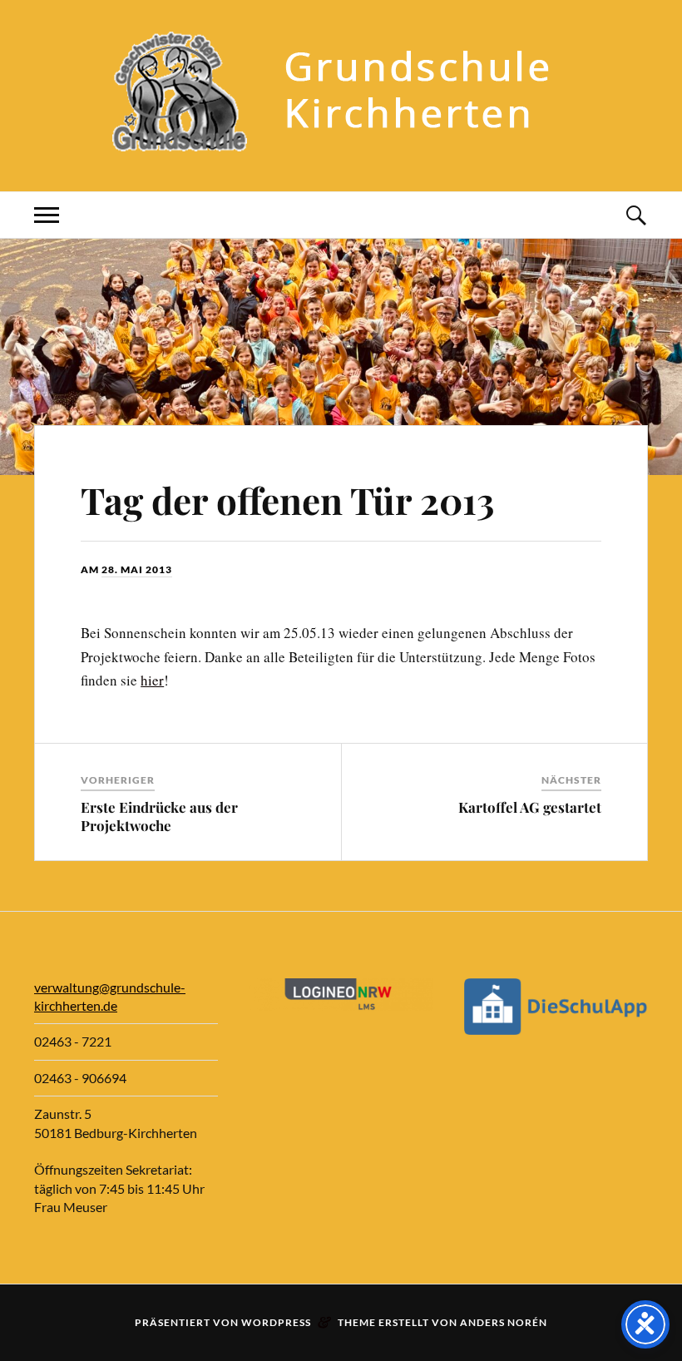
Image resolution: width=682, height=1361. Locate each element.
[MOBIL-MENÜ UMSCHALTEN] (46, 215)
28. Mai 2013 (136, 569)
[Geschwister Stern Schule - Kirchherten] (341, 141)
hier (152, 680)
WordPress (276, 1322)
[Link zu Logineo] (340, 1005)
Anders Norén (503, 1322)
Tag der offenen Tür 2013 (287, 499)
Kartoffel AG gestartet (529, 807)
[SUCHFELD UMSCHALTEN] (635, 215)
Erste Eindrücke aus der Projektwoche (159, 816)
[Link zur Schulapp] (556, 1029)
